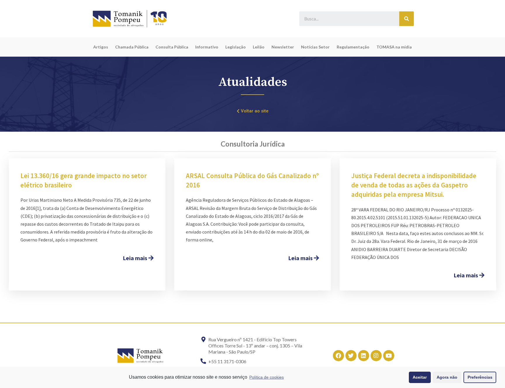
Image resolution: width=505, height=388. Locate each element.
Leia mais (135, 258)
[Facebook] (338, 355)
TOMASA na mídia (394, 46)
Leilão (258, 46)
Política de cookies (266, 377)
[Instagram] (376, 355)
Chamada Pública (131, 46)
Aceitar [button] (420, 377)
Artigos (100, 46)
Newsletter (282, 46)
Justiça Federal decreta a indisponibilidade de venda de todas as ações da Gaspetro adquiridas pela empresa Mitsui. (413, 185)
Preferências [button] (480, 377)
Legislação (235, 46)
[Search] (406, 18)
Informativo (206, 46)
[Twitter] (351, 355)
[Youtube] (388, 355)
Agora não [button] (447, 377)
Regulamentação (353, 46)
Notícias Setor (315, 46)
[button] (253, 111)
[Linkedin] (363, 355)
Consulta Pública (171, 46)
